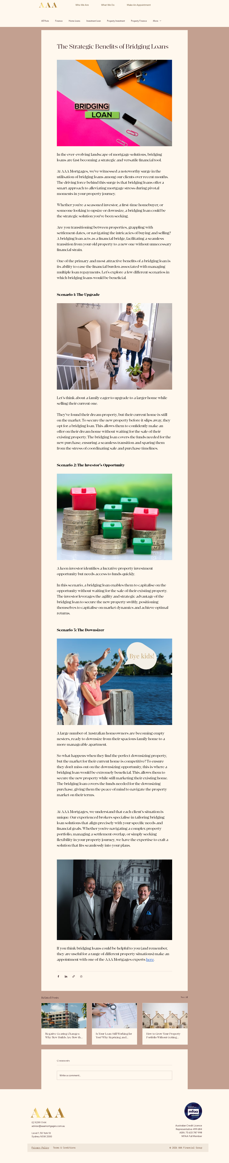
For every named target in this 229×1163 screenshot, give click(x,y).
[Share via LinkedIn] (65, 976)
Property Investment (116, 20)
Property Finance (139, 20)
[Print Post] (81, 976)
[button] (108, 4)
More (155, 20)
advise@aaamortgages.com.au (48, 1126)
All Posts (45, 20)
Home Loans (74, 20)
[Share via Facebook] (58, 976)
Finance (58, 20)
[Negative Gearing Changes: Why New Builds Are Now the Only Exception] (63, 1015)
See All (184, 997)
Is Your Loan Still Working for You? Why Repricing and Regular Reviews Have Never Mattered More (114, 1035)
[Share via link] (73, 976)
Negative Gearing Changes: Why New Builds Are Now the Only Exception (63, 1035)
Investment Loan (93, 20)
